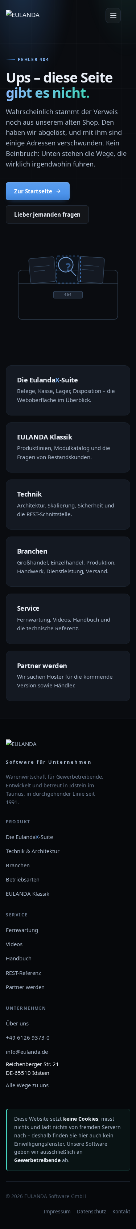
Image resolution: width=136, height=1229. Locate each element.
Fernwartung (22, 929)
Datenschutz (91, 1211)
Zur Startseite (33, 191)
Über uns (17, 1023)
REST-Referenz (23, 972)
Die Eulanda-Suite (29, 836)
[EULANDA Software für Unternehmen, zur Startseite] (32, 15)
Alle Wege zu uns (27, 1085)
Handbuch (19, 958)
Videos (14, 944)
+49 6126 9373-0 (28, 1037)
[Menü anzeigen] (113, 15)
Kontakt (121, 1211)
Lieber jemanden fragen (47, 214)
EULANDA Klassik (27, 893)
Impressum (57, 1211)
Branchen (18, 865)
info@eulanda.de (27, 1051)
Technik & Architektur (32, 851)
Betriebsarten (23, 879)
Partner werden (25, 987)
